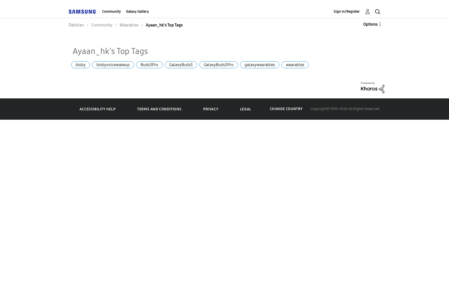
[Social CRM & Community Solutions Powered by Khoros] (372, 87)
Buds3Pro (149, 64)
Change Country (286, 109)
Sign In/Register (347, 11)
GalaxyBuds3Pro (219, 64)
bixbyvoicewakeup (113, 64)
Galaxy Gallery (137, 11)
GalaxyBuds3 (181, 64)
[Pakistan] (82, 11)
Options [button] (370, 24)
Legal (245, 109)
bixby (80, 64)
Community (111, 11)
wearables (295, 64)
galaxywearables (260, 64)
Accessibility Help (98, 109)
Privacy (210, 109)
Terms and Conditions (159, 109)
